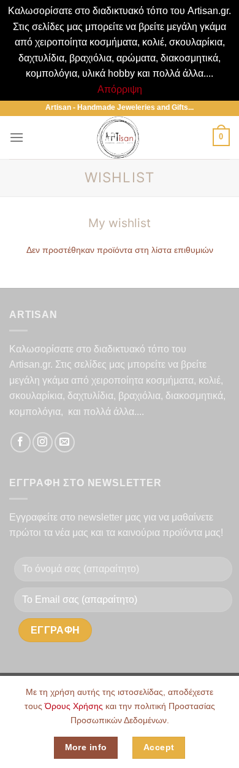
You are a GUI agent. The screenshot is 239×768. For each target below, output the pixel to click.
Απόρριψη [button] (119, 89)
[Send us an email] (65, 442)
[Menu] (16, 137)
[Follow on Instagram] (42, 442)
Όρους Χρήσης (74, 706)
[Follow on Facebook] (20, 442)
